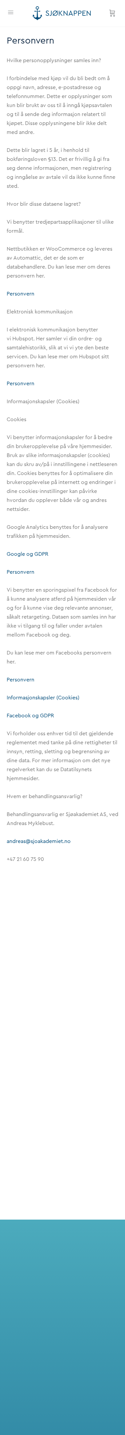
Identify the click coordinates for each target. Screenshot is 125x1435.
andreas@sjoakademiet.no (39, 841)
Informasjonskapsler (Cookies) (43, 697)
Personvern (20, 294)
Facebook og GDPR (30, 715)
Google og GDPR (27, 554)
